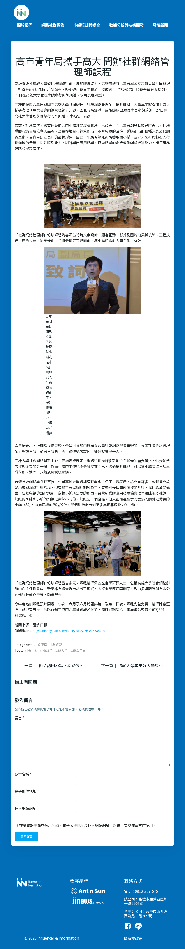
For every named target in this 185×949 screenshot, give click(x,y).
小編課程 (40, 644)
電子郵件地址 (27, 791)
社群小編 (31, 650)
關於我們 (24, 25)
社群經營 (55, 644)
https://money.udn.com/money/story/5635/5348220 (69, 631)
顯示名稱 (23, 774)
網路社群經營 (52, 25)
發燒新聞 (160, 25)
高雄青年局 (78, 650)
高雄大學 (61, 650)
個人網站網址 (25, 808)
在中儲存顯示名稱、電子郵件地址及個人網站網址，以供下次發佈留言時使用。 (87, 825)
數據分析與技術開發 (126, 25)
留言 (19, 718)
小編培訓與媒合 (86, 25)
